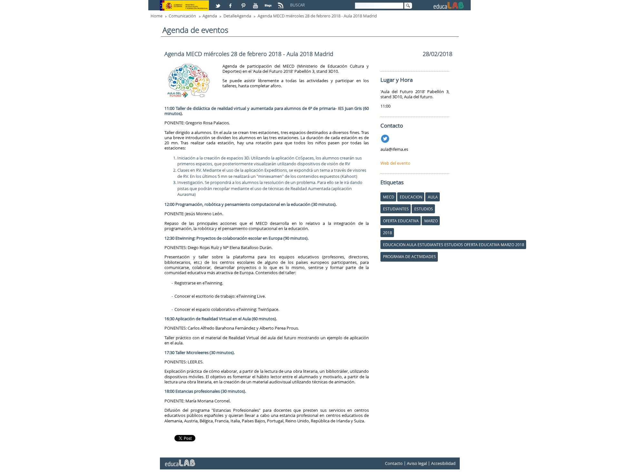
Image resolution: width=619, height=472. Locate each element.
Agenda (209, 16)
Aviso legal (417, 463)
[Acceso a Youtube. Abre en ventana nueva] (256, 3)
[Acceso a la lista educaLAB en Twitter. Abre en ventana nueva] (218, 3)
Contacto (394, 463)
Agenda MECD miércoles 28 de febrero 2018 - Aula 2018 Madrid (317, 16)
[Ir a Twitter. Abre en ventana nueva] (385, 137)
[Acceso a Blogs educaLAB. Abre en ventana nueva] (269, 3)
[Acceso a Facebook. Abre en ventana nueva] (231, 3)
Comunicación (182, 16)
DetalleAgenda (237, 16)
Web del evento (395, 163)
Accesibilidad (443, 463)
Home (156, 16)
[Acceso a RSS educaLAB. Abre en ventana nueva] (281, 3)
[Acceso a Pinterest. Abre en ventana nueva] (244, 3)
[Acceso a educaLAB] (179, 460)
